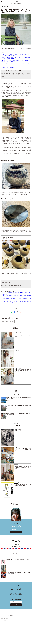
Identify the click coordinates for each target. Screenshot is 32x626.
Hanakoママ (9, 612)
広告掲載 (11, 615)
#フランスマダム (15, 318)
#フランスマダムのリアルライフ (8, 321)
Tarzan (2, 612)
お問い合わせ (16, 615)
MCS (1, 615)
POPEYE (14, 612)
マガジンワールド (6, 615)
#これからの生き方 (5, 318)
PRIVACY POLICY (21, 615)
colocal (5, 612)
